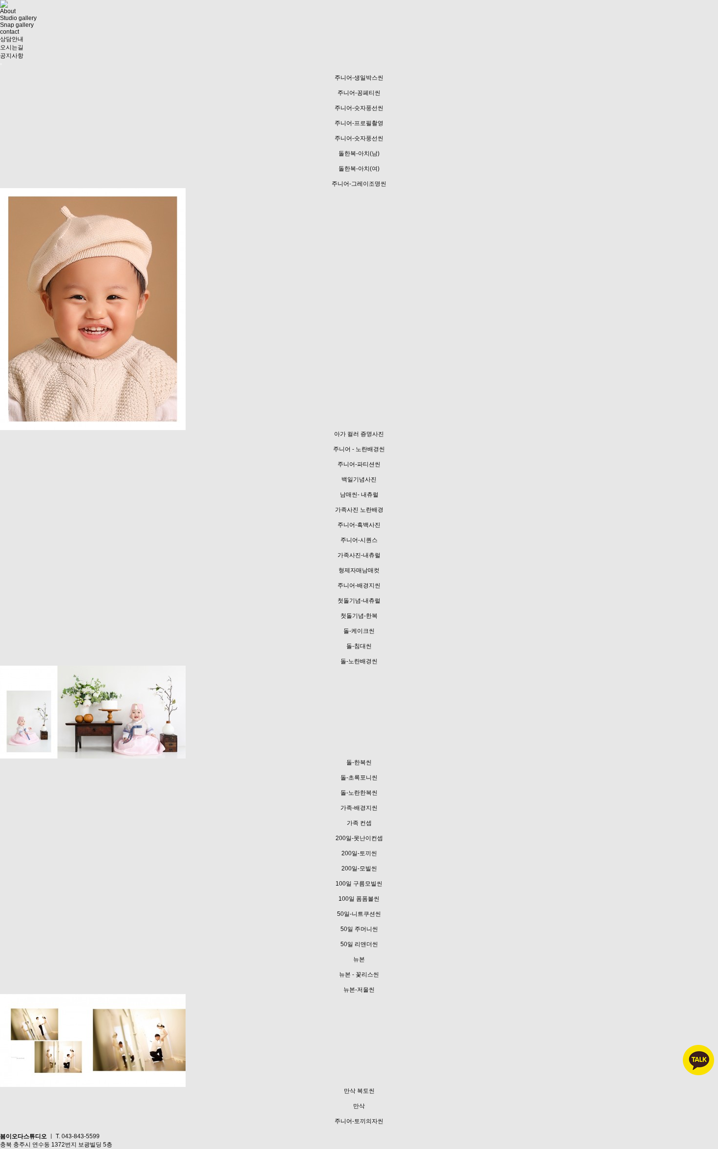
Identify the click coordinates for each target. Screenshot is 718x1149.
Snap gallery (17, 25)
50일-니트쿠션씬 (359, 914)
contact (9, 31)
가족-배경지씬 (359, 807)
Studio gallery (18, 18)
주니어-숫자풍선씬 (359, 108)
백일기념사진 (359, 479)
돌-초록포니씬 (359, 777)
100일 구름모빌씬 (359, 883)
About (8, 11)
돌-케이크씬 (359, 631)
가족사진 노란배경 (359, 509)
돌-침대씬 (359, 646)
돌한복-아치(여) (359, 168)
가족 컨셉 (359, 823)
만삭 (359, 1106)
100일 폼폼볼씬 (359, 898)
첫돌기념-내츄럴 (359, 600)
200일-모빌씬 (359, 868)
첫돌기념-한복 (359, 615)
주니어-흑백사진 (359, 524)
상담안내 (11, 39)
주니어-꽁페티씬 (359, 92)
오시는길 (11, 47)
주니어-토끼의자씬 (359, 1121)
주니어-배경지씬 (359, 585)
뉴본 (359, 959)
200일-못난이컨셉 (359, 838)
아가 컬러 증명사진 (359, 434)
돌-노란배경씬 (359, 661)
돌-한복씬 (359, 762)
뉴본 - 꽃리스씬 (359, 974)
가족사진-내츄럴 (359, 555)
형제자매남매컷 (359, 570)
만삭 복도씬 (359, 1090)
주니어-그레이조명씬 (359, 183)
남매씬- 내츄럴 (359, 494)
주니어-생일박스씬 (359, 77)
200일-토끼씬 (359, 853)
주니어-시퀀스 (359, 540)
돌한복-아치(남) (359, 153)
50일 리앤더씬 (359, 944)
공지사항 (11, 55)
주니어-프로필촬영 (359, 123)
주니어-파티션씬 (359, 464)
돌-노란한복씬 (359, 792)
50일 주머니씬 (359, 929)
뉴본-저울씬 (359, 989)
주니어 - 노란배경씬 (359, 449)
